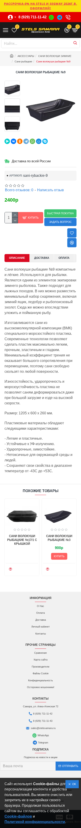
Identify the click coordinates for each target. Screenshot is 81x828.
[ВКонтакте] (13, 141)
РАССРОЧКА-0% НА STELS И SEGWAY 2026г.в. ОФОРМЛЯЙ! (40, 6)
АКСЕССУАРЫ (26, 56)
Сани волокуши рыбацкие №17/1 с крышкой (22, 539)
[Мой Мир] (38, 141)
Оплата (64, 257)
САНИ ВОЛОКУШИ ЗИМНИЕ (54, 56)
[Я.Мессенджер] (7, 141)
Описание (17, 257)
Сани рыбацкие (23, 61)
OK (73, 784)
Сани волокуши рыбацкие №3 (59, 538)
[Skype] (45, 141)
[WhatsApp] (32, 141)
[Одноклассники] (19, 141)
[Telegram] (26, 141)
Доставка (41, 257)
